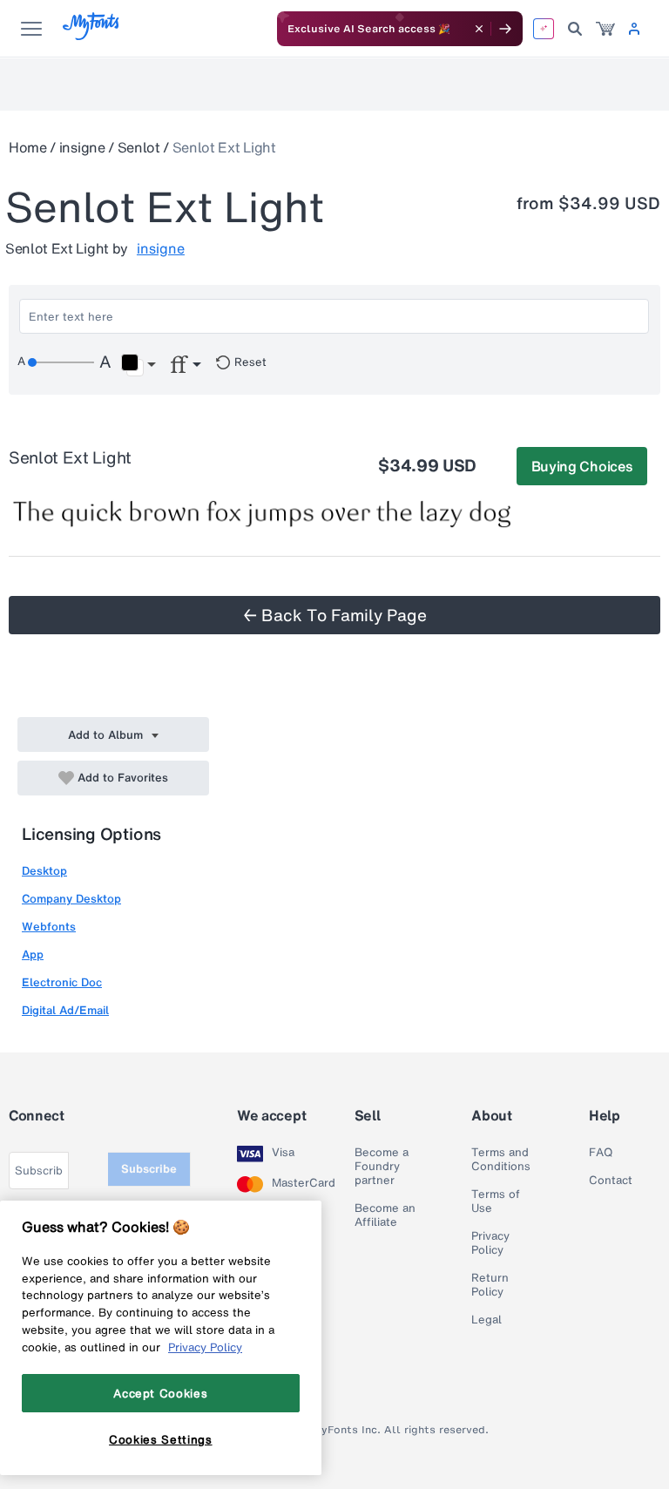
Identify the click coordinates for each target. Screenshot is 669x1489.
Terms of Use (495, 1201)
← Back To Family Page (335, 615)
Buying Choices (582, 466)
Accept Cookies (160, 1393)
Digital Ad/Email (65, 1010)
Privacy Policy (490, 1243)
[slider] (61, 362)
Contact (610, 1181)
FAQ (600, 1153)
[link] (605, 29)
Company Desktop (71, 898)
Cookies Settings (161, 1439)
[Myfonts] (92, 35)
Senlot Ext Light (224, 147)
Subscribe (149, 1169)
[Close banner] (479, 28)
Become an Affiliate (385, 1215)
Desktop (44, 871)
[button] (138, 365)
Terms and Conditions (500, 1160)
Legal (486, 1320)
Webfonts (49, 926)
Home (28, 147)
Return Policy (490, 1285)
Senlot (139, 147)
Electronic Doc (62, 982)
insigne (82, 147)
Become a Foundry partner (382, 1167)
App (33, 954)
